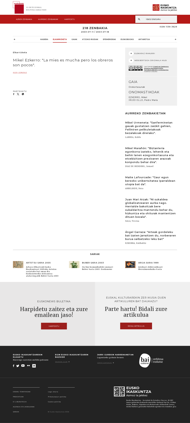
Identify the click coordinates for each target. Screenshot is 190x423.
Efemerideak (109, 39)
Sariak (16, 412)
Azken (24, 19)
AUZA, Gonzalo (20, 72)
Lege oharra (53, 392)
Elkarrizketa (60, 39)
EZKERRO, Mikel (138, 97)
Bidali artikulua (136, 326)
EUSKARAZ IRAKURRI (144, 53)
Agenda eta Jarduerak (23, 407)
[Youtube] (23, 365)
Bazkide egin (61, 362)
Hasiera (44, 39)
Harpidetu (69, 19)
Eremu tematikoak (21, 392)
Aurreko (48, 19)
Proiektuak (18, 397)
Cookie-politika (54, 402)
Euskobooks (127, 39)
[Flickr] (28, 365)
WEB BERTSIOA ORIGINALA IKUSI (150, 60)
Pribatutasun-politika (57, 397)
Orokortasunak (137, 87)
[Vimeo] (34, 366)
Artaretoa (144, 39)
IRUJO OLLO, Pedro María (143, 100)
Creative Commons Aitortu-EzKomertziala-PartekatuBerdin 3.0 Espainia (156, 68)
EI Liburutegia (20, 402)
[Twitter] (17, 365)
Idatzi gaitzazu (104, 363)
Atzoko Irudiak (90, 39)
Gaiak (74, 39)
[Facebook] (13, 365)
